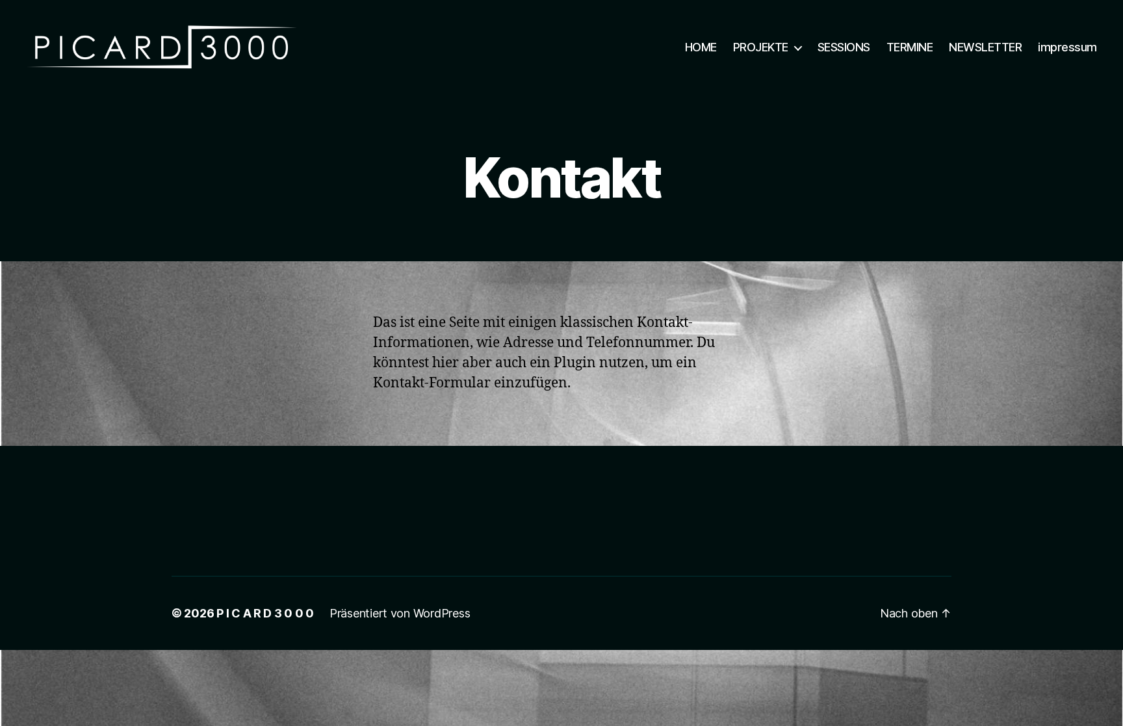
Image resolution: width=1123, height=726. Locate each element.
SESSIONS (844, 47)
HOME (701, 47)
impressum (1067, 47)
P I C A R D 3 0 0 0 (265, 613)
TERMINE (909, 47)
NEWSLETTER (985, 47)
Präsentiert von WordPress (399, 613)
